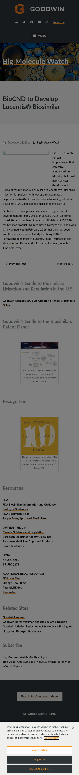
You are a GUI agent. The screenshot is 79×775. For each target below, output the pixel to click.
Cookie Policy (51, 738)
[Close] (73, 728)
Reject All (39, 760)
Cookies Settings (39, 750)
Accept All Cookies (39, 769)
